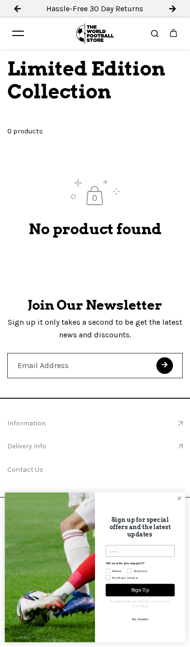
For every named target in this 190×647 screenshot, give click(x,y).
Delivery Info (26, 446)
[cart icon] (173, 33)
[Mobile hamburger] (18, 33)
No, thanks (140, 619)
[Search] (155, 33)
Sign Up (140, 589)
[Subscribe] (164, 365)
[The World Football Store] (95, 34)
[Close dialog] (179, 498)
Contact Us (25, 469)
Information (26, 423)
